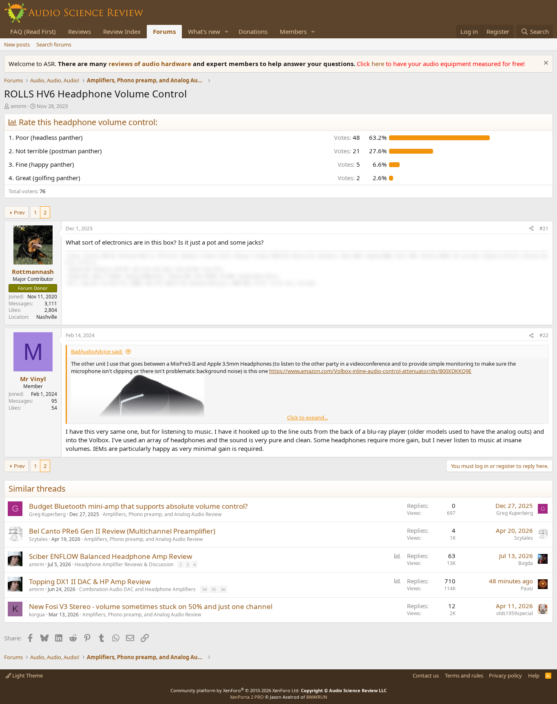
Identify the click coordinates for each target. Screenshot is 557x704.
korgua (37, 614)
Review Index (122, 31)
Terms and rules (464, 675)
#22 (543, 335)
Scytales (38, 539)
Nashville (46, 316)
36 (223, 589)
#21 (543, 228)
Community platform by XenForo (235, 690)
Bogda (525, 563)
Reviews (79, 31)
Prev (19, 212)
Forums (164, 31)
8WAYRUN (316, 697)
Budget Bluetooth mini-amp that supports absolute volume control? (138, 506)
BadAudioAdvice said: (97, 351)
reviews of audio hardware (150, 64)
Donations (253, 31)
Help (533, 675)
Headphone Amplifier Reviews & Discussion (124, 564)
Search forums (53, 44)
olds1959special (514, 613)
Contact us (426, 675)
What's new (204, 31)
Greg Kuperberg (47, 514)
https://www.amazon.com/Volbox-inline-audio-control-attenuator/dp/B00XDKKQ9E (370, 371)
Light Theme (27, 675)
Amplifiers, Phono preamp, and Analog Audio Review (162, 514)
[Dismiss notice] (545, 64)
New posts (17, 44)
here (378, 64)
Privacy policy (505, 675)
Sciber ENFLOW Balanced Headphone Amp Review (110, 556)
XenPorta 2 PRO (247, 697)
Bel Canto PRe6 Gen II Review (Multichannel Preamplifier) (122, 531)
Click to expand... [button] (307, 417)
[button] (226, 31)
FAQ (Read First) (33, 31)
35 (213, 589)
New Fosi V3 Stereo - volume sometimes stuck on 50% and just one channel (150, 606)
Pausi (527, 588)
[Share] (531, 229)
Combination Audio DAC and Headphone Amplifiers (137, 589)
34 (204, 589)
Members (293, 31)
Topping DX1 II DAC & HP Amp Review (89, 581)
